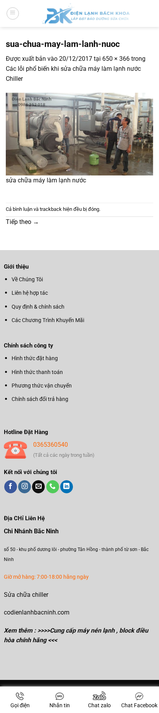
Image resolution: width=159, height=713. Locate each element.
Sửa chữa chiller (26, 594)
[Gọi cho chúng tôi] (52, 486)
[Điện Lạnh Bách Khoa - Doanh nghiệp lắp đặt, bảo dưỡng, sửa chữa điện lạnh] (86, 13)
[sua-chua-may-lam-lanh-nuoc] (79, 133)
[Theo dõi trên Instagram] (24, 486)
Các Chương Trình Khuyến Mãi (48, 320)
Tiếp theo (22, 221)
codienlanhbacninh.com (36, 612)
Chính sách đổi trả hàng (40, 399)
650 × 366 (116, 58)
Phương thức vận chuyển (42, 385)
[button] (13, 13)
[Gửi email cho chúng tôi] (38, 486)
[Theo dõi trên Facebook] (10, 486)
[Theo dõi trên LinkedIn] (66, 486)
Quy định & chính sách (38, 307)
